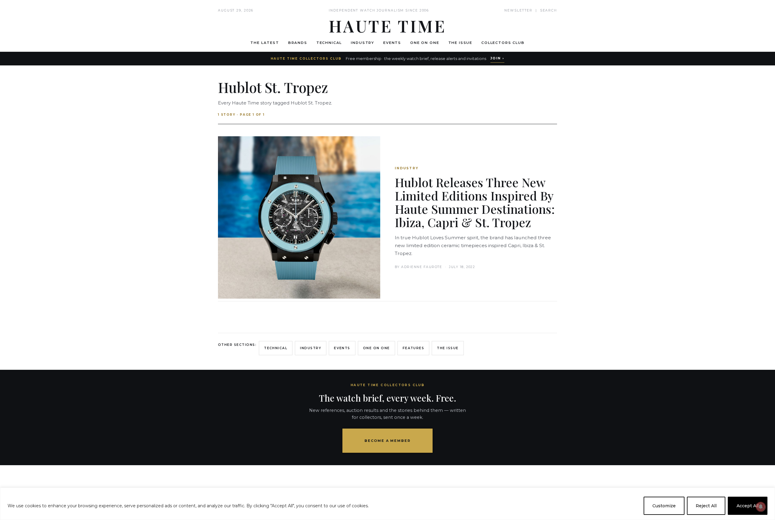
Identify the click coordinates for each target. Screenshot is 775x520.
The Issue (460, 43)
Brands (297, 43)
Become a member (387, 441)
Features (413, 348)
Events (392, 43)
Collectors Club (503, 43)
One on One (424, 43)
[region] (387, 504)
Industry (362, 43)
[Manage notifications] (761, 507)
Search (548, 10)
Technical (329, 43)
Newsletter (518, 10)
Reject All (706, 505)
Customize (664, 505)
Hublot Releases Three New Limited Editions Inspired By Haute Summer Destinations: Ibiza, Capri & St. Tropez (475, 202)
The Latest (264, 43)
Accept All (748, 505)
